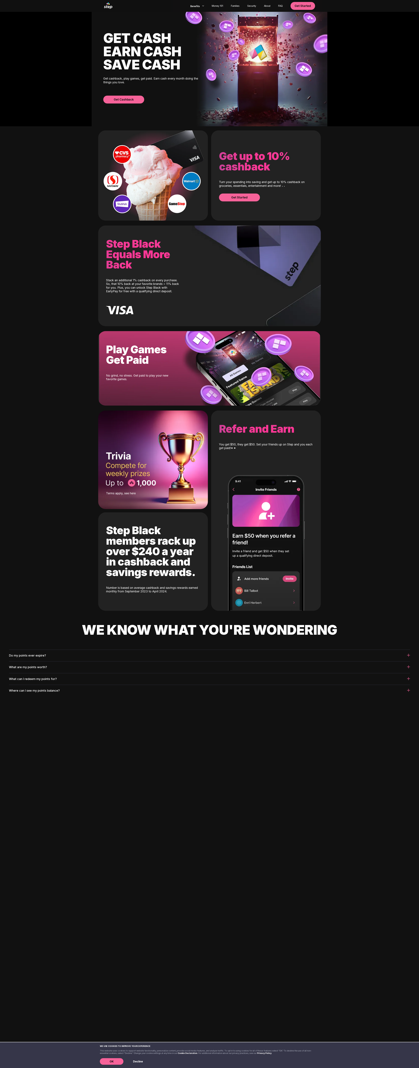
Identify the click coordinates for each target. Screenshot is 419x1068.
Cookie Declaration (187, 1053)
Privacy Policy (264, 1053)
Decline (138, 1061)
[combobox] (196, 6)
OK (112, 1061)
